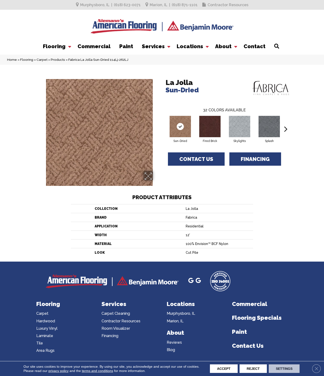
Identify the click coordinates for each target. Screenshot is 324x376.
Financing (255, 159)
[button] (69, 46)
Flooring (54, 46)
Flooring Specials (257, 317)
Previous (163, 121)
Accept (224, 369)
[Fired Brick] (210, 126)
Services (153, 46)
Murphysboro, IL (95, 5)
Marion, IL (158, 5)
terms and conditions (97, 371)
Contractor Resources (228, 5)
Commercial (94, 46)
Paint (126, 46)
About (223, 46)
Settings (284, 369)
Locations (190, 46)
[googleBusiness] (191, 281)
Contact (254, 46)
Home (12, 59)
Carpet (42, 59)
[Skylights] (239, 126)
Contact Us (196, 159)
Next (285, 121)
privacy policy (58, 371)
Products (58, 59)
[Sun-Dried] (180, 126)
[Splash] (269, 126)
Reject (253, 369)
